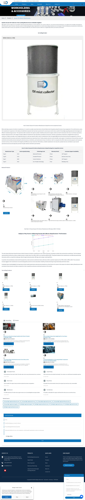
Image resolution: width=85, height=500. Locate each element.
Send (42, 440)
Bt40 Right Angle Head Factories (71, 404)
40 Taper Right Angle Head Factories (44, 401)
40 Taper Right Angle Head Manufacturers (62, 401)
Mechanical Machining (32, 465)
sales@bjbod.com (8, 465)
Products (9, 18)
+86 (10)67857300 (8, 462)
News (46, 463)
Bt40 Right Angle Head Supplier (26, 404)
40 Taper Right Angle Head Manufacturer (11, 401)
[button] (31, 487)
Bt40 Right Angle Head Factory (57, 404)
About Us (47, 468)
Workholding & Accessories (33, 457)
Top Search (46, 479)
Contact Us (47, 471)
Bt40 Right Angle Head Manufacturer (42, 404)
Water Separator (31, 463)
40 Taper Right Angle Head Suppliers (11, 404)
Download (47, 465)
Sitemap (51, 479)
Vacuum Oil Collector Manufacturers (22, 18)
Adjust (27, 497)
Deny (17, 497)
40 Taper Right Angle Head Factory (28, 401)
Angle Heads (30, 460)
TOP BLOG (55, 479)
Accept (6, 497)
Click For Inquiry (68, 465)
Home (3, 18)
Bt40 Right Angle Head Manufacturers (11, 407)
